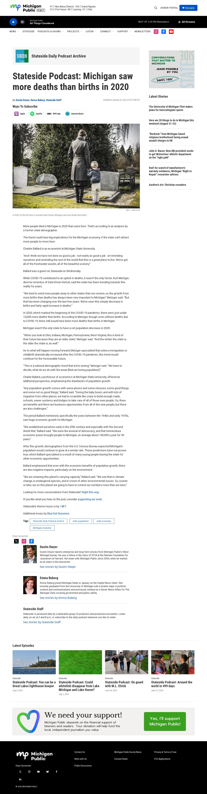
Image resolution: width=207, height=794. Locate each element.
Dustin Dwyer (22, 100)
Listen (90, 31)
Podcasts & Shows (49, 31)
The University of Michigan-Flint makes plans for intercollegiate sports (171, 108)
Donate (189, 8)
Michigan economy (42, 528)
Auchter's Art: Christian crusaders (167, 184)
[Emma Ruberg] (30, 585)
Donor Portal (169, 8)
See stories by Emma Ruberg (58, 598)
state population (81, 521)
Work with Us (80, 759)
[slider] (27, 21)
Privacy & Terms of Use (165, 752)
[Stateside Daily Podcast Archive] (22, 56)
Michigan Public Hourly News (127, 752)
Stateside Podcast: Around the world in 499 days (171, 684)
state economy (104, 521)
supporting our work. (90, 499)
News (13, 31)
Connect (105, 31)
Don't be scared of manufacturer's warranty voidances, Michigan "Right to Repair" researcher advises (170, 171)
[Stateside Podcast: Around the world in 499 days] (172, 662)
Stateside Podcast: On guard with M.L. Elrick (124, 684)
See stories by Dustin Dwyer (58, 566)
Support (122, 31)
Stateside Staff (53, 100)
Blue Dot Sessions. (58, 513)
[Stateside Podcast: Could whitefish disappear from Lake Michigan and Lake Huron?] (80, 662)
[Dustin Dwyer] (30, 554)
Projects (73, 31)
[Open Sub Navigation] (18, 31)
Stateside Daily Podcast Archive (59, 56)
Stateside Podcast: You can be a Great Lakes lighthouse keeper (34, 684)
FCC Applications (162, 759)
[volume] (22, 22)
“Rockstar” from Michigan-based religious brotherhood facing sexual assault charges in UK (168, 137)
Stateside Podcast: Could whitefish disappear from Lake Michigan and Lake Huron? (79, 686)
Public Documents (83, 766)
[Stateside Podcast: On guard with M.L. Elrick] (126, 662)
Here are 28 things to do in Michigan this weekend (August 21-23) (171, 122)
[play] (13, 22)
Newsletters (143, 31)
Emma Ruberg (38, 100)
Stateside (29, 31)
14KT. (63, 506)
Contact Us (79, 752)
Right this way (90, 492)
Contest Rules (121, 759)
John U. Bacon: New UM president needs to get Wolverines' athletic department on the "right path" (171, 154)
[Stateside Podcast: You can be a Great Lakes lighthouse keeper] (34, 662)
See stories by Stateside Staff (41, 622)
